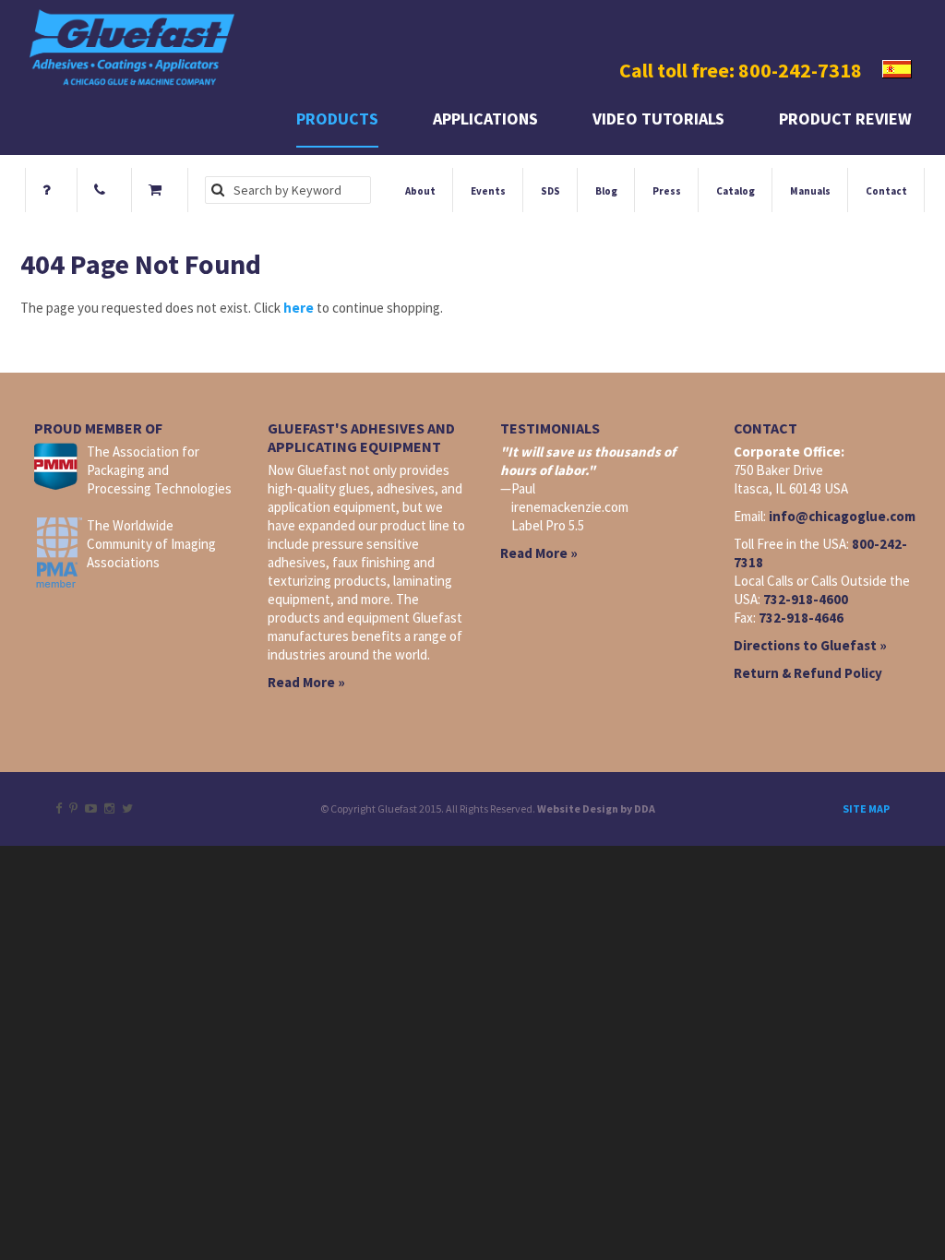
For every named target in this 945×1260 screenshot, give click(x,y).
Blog (606, 190)
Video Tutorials (658, 118)
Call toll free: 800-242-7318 (740, 70)
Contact (886, 190)
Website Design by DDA (596, 808)
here (298, 307)
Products (337, 118)
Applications (485, 118)
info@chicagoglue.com (842, 516)
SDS (550, 190)
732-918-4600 (805, 599)
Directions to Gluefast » (810, 645)
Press (666, 190)
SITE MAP (866, 808)
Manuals (810, 190)
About (420, 190)
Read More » (306, 682)
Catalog (735, 190)
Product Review (845, 118)
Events (488, 190)
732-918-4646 (801, 617)
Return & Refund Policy (808, 673)
